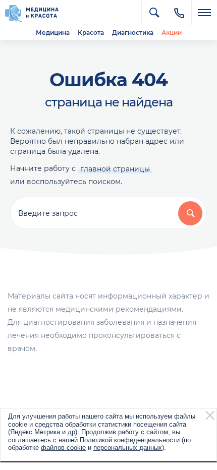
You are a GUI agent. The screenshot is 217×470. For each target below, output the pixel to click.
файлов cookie (63, 447)
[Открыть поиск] (154, 12)
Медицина (53, 32)
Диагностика (132, 32)
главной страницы (115, 168)
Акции (171, 32)
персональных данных (127, 447)
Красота (91, 32)
